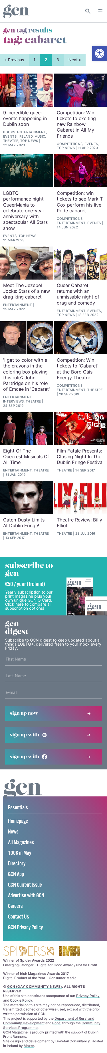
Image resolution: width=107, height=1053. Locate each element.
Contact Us (18, 917)
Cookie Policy (21, 1000)
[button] (99, 53)
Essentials (18, 808)
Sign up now (24, 713)
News (13, 832)
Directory (16, 863)
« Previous (14, 59)
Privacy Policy (88, 996)
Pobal (56, 1023)
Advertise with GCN (26, 895)
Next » (74, 59)
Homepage (18, 821)
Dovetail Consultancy (72, 1041)
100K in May (19, 853)
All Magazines (21, 842)
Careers (15, 906)
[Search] (88, 11)
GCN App (16, 874)
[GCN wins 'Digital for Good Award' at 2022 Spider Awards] (28, 951)
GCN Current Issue (25, 885)
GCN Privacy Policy (25, 927)
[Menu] (100, 11)
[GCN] (23, 794)
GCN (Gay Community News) (34, 986)
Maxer (29, 1046)
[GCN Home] (16, 11)
